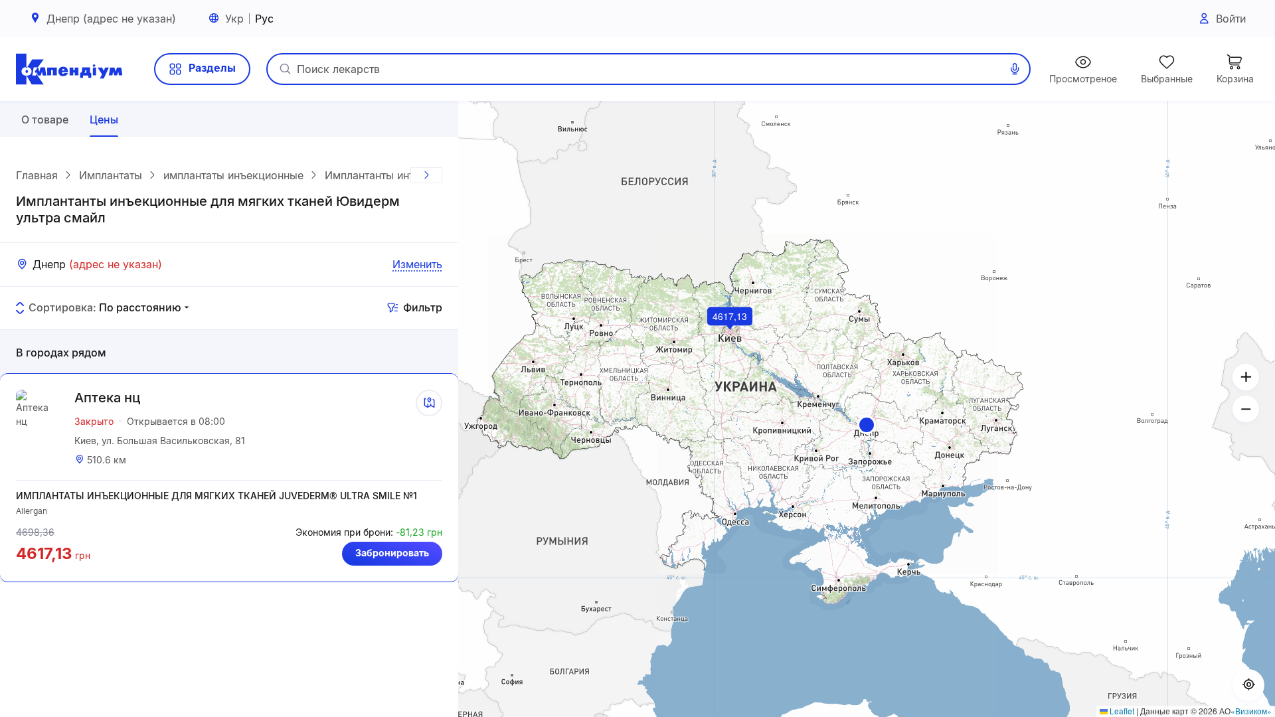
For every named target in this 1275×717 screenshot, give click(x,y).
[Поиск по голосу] (1014, 69)
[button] (866, 425)
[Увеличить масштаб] (1245, 377)
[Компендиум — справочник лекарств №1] (69, 69)
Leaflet (1121, 710)
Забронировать (392, 552)
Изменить (417, 264)
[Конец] (426, 175)
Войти (1231, 18)
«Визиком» (1251, 710)
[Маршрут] (429, 403)
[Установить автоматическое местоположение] (1248, 685)
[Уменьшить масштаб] (1245, 409)
